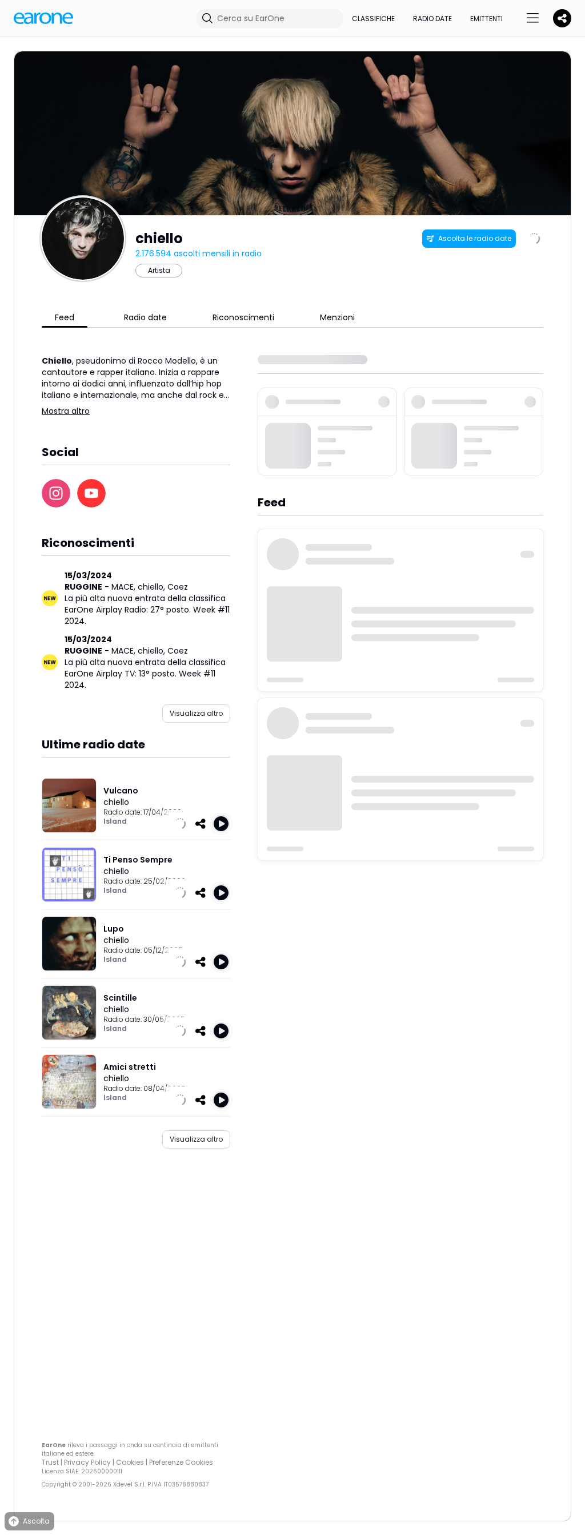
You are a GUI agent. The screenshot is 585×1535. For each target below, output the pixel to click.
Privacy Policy (87, 1462)
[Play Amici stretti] (221, 1100)
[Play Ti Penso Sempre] (221, 893)
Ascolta (36, 1521)
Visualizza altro (196, 713)
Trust (50, 1462)
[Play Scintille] (221, 1031)
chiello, (152, 587)
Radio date (432, 18)
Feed (64, 317)
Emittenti (486, 18)
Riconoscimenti (243, 317)
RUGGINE (83, 587)
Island (115, 821)
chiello (116, 802)
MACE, (124, 587)
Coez (177, 587)
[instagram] (56, 493)
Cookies (130, 1462)
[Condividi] (200, 824)
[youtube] (91, 493)
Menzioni (337, 317)
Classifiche (373, 18)
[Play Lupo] (221, 962)
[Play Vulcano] (221, 824)
